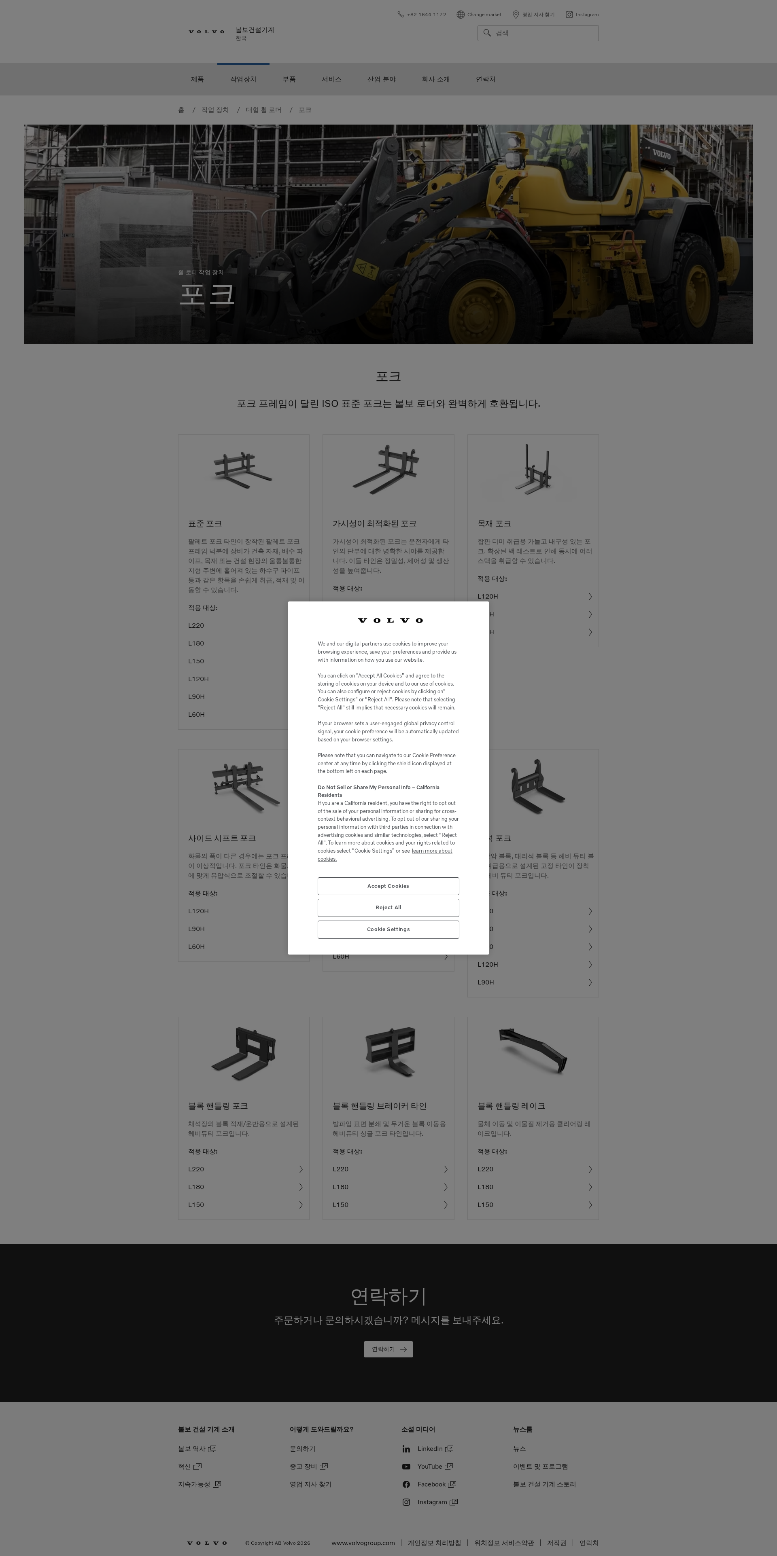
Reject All (388, 907)
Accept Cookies (388, 886)
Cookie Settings (388, 929)
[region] (388, 778)
